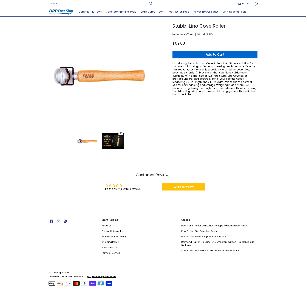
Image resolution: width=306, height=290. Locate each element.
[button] (51, 221)
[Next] (149, 75)
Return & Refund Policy (114, 236)
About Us (107, 225)
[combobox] (98, 3)
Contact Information (113, 231)
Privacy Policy (109, 247)
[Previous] (51, 75)
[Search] (151, 3)
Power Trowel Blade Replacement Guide (203, 236)
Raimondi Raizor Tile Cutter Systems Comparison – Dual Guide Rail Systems (218, 243)
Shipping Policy (110, 241)
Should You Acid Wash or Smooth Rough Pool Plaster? (211, 250)
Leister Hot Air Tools (183, 34)
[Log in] (255, 3)
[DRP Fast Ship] (61, 11)
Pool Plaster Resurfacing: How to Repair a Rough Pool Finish (214, 225)
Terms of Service (111, 252)
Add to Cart (215, 54)
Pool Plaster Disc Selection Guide (199, 231)
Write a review (184, 187)
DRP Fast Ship (55, 272)
